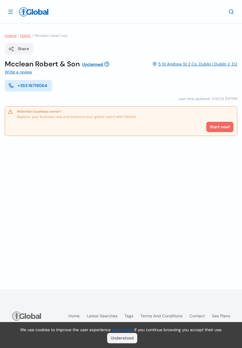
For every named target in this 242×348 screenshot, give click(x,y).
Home (74, 316)
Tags (129, 316)
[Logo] (33, 12)
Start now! (220, 126)
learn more (122, 329)
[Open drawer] (11, 11)
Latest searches (102, 316)
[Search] (231, 11)
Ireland (11, 35)
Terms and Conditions (161, 316)
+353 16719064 (32, 85)
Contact (197, 316)
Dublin (25, 35)
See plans (221, 316)
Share (23, 48)
